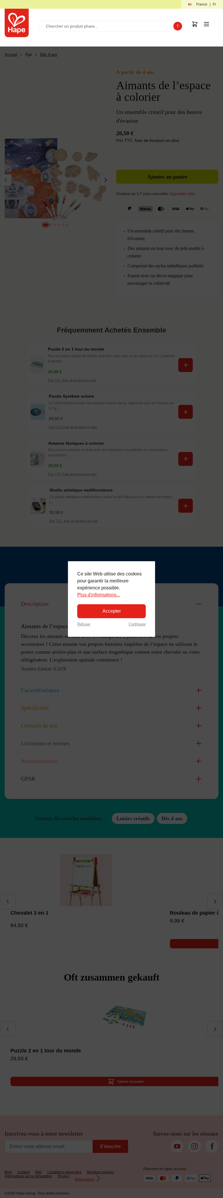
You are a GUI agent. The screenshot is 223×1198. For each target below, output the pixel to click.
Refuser (83, 624)
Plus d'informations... (98, 594)
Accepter (111, 611)
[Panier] (194, 24)
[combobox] (107, 26)
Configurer (137, 624)
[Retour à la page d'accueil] (17, 23)
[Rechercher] (177, 26)
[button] (202, 4)
